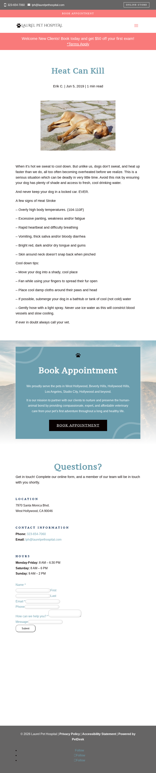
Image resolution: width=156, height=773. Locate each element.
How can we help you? (32, 616)
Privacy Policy (69, 734)
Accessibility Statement (99, 734)
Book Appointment (78, 13)
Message (22, 621)
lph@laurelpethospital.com (48, 4)
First (53, 590)
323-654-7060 (36, 534)
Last (53, 595)
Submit (25, 628)
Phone (20, 606)
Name (21, 584)
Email (20, 601)
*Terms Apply (78, 44)
